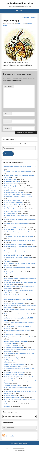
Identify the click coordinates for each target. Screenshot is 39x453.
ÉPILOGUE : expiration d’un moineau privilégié (17, 171)
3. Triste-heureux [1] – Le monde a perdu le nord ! (18, 251)
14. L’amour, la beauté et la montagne (15, 364)
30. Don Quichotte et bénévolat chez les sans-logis (19, 309)
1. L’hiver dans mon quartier (12, 404)
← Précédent (25, 17)
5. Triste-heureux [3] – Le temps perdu (15, 244)
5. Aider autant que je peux (12, 186)
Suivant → (33, 17)
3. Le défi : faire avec (10, 190)
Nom (5, 113)
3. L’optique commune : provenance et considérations (19, 219)
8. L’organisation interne (11, 207)
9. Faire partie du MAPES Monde (13, 205)
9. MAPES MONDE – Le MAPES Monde (16, 230)
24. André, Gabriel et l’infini (12, 335)
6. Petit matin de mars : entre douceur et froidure (18, 387)
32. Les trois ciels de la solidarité (13, 303)
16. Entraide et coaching (11, 358)
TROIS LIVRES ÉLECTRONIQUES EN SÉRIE (17, 167)
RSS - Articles (9, 436)
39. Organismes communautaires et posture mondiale (19, 274)
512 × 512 (21, 23)
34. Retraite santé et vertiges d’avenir (15, 295)
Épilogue (6, 261)
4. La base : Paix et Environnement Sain (16, 215)
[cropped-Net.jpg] (19, 60)
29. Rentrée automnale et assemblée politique (17, 314)
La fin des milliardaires (19, 3)
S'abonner (8, 154)
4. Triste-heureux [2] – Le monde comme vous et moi (19, 247)
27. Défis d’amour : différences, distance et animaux (19, 322)
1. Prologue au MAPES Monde (13, 228)
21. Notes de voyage (10, 343)
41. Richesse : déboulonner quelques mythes (17, 267)
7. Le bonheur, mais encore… (12, 182)
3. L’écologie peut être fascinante (13, 398)
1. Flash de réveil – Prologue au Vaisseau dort (17, 257)
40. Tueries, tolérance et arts (12, 272)
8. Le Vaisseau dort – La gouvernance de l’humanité (19, 232)
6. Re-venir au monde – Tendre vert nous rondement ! (19, 240)
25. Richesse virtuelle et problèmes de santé (17, 330)
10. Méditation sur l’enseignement (14, 375)
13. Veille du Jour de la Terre (12, 366)
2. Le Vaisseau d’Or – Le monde (13, 255)
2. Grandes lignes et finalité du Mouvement (16, 223)
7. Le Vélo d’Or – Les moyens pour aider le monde (18, 236)
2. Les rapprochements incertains (13, 192)
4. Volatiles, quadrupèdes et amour (14, 188)
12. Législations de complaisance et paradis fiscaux (19, 368)
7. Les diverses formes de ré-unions (14, 209)
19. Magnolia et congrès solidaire (13, 347)
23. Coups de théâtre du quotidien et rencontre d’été (19, 337)
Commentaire (8, 86)
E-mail (6, 121)
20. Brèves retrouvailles (11, 345)
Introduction (7, 406)
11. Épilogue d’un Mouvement (12, 200)
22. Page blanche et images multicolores (16, 341)
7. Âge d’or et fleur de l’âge (12, 385)
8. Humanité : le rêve (10, 179)
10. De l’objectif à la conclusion (13, 202)
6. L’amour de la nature (10, 184)
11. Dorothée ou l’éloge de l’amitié (14, 372)
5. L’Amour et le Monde (10, 213)
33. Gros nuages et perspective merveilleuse (17, 299)
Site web (7, 128)
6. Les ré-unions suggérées (12, 211)
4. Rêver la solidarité (10, 395)
